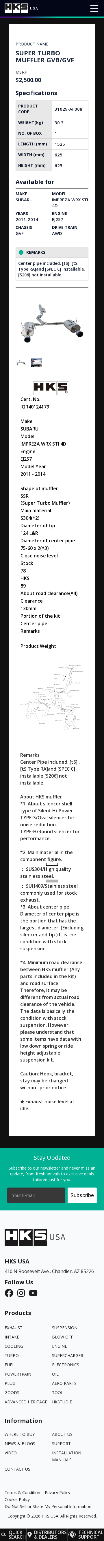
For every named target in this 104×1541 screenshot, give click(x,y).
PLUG (10, 1383)
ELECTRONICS (65, 1364)
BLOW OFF (62, 1337)
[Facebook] (11, 1293)
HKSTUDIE (62, 1402)
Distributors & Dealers (50, 1534)
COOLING (14, 1346)
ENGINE (59, 1346)
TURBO (12, 1355)
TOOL (57, 1392)
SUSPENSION (64, 1327)
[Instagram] (23, 1293)
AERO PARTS (64, 1383)
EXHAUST (14, 1327)
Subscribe (82, 1195)
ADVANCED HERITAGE (26, 1402)
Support (61, 1443)
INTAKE (12, 1337)
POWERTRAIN (18, 1374)
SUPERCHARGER (67, 1355)
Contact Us (17, 1469)
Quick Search (17, 1534)
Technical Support (90, 1534)
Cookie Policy (17, 1499)
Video (11, 1453)
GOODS (12, 1392)
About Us (62, 1434)
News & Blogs (20, 1443)
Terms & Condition (22, 1492)
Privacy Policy (57, 1492)
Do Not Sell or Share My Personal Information (48, 1506)
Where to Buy (20, 1434)
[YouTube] (35, 1293)
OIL (55, 1374)
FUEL (9, 1364)
